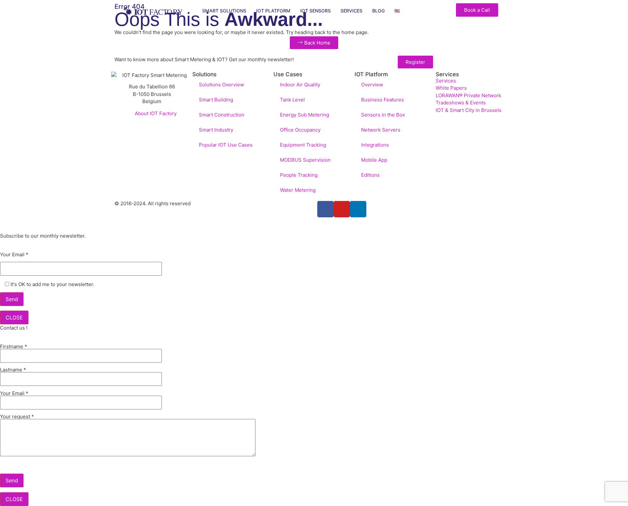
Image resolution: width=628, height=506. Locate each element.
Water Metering (298, 190)
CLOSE (14, 317)
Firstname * (13, 347)
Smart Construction (221, 115)
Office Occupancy (300, 130)
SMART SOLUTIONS (224, 10)
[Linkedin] (358, 209)
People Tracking (299, 175)
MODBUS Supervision (305, 160)
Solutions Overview (221, 84)
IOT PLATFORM (273, 10)
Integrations (375, 145)
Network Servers (380, 130)
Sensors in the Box (383, 115)
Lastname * (13, 370)
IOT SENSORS (315, 10)
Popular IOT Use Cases (226, 145)
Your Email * (14, 255)
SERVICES (351, 10)
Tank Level (292, 100)
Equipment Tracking (303, 145)
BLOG (378, 10)
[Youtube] (342, 209)
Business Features (382, 100)
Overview (372, 84)
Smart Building (216, 100)
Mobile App (374, 160)
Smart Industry (216, 130)
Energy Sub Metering (304, 115)
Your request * (17, 417)
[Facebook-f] (325, 209)
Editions (370, 175)
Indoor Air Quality (300, 84)
